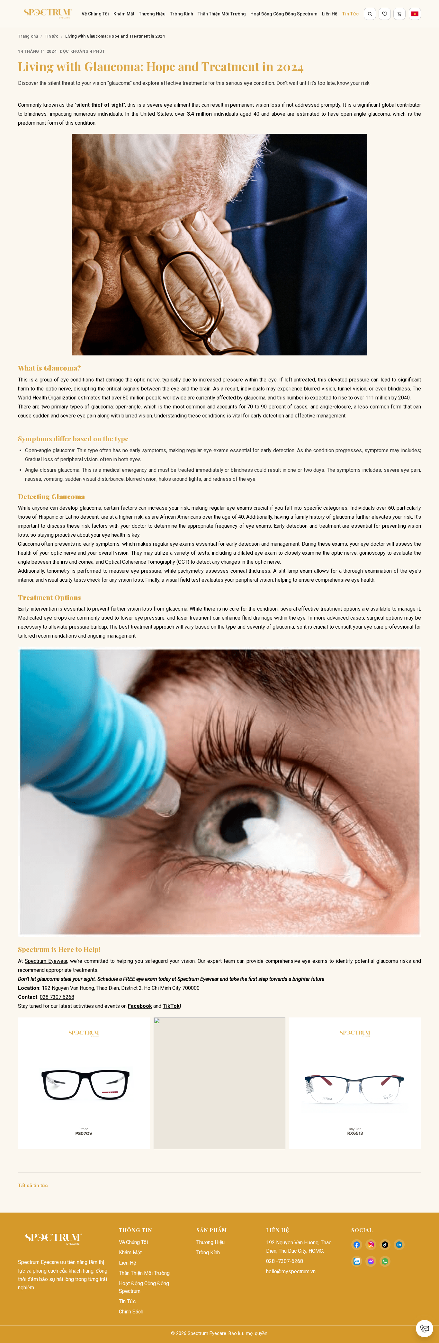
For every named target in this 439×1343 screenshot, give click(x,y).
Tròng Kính (181, 13)
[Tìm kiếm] (370, 14)
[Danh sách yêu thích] (385, 14)
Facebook (140, 1006)
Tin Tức (350, 13)
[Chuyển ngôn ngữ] (415, 14)
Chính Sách (131, 1312)
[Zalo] (356, 1261)
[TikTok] (385, 1244)
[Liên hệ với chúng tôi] (424, 1328)
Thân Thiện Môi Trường (222, 13)
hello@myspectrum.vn (291, 1271)
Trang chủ (28, 36)
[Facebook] (356, 1244)
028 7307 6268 (57, 997)
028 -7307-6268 (284, 1261)
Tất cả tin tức (33, 1185)
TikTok (171, 1006)
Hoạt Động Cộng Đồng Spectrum (284, 13)
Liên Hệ (329, 13)
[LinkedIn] (399, 1244)
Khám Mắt (123, 13)
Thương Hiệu (152, 13)
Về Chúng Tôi (95, 13)
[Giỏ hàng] (399, 14)
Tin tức (51, 36)
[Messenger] (370, 1261)
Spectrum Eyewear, (46, 961)
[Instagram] (370, 1244)
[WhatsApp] (385, 1261)
